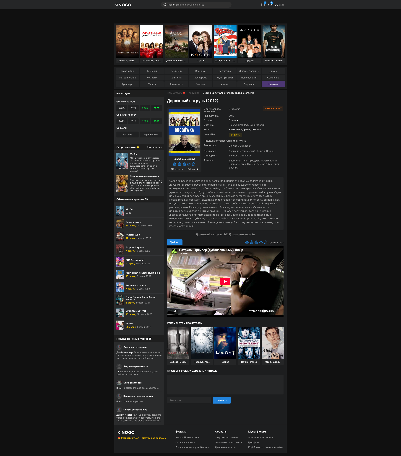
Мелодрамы (200, 77)
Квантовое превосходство (138, 396)
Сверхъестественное (135, 347)
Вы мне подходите (136, 285)
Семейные (273, 77)
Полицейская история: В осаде (192, 447)
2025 (145, 108)
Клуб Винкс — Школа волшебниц (266, 447)
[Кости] (200, 41)
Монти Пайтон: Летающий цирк (143, 272)
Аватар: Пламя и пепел (187, 437)
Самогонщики (133, 222)
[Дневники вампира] (176, 41)
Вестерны (176, 71)
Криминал (176, 77)
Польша (233, 120)
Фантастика (176, 84)
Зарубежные (150, 134)
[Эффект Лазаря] (178, 343)
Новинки (273, 84)
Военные (200, 71)
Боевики (152, 71)
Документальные (249, 71)
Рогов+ (129, 323)
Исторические (127, 77)
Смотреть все (154, 147)
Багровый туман (135, 247)
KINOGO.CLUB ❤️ (176, 92)
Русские (127, 134)
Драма (246, 129)
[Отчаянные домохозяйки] (151, 41)
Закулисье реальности (135, 366)
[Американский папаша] (225, 41)
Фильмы (256, 129)
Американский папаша (260, 437)
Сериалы (249, 84)
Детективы (225, 71)
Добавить (222, 400)
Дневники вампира (225, 447)
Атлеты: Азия (133, 234)
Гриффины (253, 442)
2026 (156, 108)
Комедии (152, 77)
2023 (122, 108)
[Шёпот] (225, 343)
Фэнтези (200, 84)
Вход (281, 4)
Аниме (225, 84)
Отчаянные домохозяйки (228, 442)
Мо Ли (129, 209)
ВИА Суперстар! (134, 260)
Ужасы (152, 84)
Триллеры (127, 84)
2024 (133, 108)
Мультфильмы (225, 77)
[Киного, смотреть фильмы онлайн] (122, 5)
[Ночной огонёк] (249, 343)
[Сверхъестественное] (127, 41)
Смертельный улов (136, 310)
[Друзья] (249, 41)
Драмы (273, 71)
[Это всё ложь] (273, 343)
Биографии (127, 71)
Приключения (249, 77)
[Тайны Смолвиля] (274, 41)
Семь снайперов (132, 382)
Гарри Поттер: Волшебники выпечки (140, 298)
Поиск (186, 4)
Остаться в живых (185, 442)
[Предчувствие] (202, 343)
